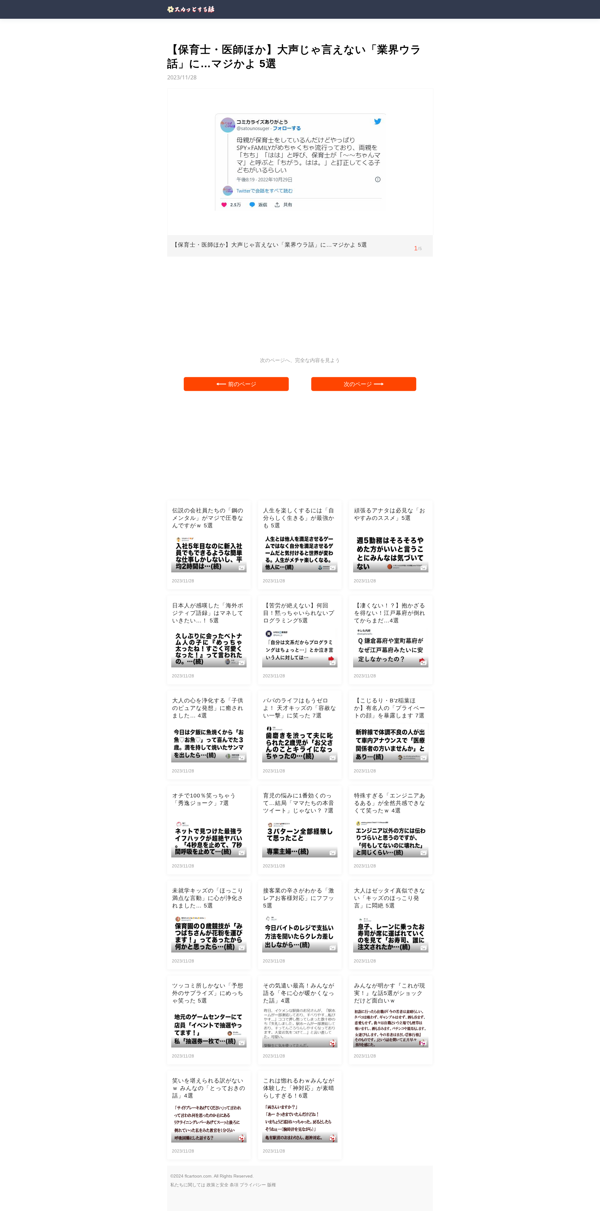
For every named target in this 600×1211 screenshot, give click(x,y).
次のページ (358, 384)
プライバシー (253, 1184)
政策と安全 (217, 1184)
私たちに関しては (187, 1184)
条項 (234, 1184)
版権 (271, 1184)
